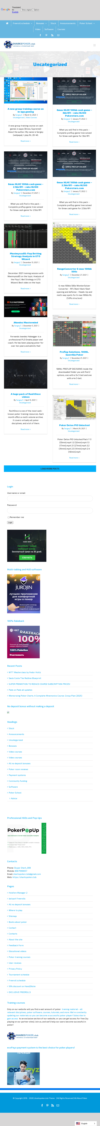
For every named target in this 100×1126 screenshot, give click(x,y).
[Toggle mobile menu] (94, 45)
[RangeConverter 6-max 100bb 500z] (74, 242)
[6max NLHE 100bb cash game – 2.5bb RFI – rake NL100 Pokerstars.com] (74, 163)
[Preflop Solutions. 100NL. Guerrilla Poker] (74, 330)
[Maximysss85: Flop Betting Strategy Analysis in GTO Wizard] (25, 236)
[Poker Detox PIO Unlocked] (74, 407)
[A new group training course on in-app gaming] (25, 90)
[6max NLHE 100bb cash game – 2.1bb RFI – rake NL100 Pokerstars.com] (25, 165)
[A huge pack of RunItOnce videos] (25, 374)
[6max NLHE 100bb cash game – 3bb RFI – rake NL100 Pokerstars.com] (74, 91)
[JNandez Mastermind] (25, 306)
